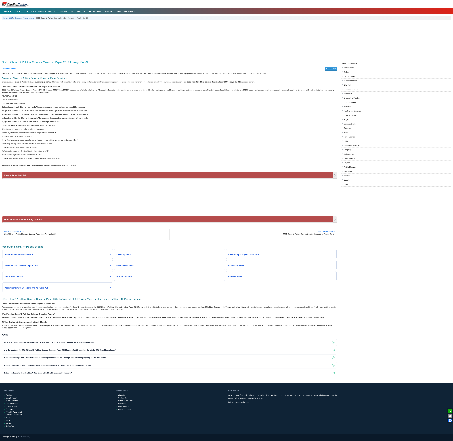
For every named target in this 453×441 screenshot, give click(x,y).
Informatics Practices (352, 145)
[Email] (450, 415)
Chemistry (348, 85)
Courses (6, 11)
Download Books (12, 406)
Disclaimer (122, 403)
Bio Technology (349, 76)
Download (52, 11)
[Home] (15, 4)
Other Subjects (349, 158)
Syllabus (9, 395)
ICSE (25, 11)
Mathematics (349, 154)
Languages (348, 149)
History (346, 141)
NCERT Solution (12, 400)
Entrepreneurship (350, 102)
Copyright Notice (124, 409)
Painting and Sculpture (352, 111)
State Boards (128, 11)
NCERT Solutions (37, 11)
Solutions (63, 11)
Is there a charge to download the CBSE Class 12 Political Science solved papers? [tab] (38, 373)
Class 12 (18, 18)
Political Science (28, 18)
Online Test (10, 426)
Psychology (348, 171)
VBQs (8, 420)
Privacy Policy (123, 406)
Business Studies (350, 80)
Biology (346, 72)
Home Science (349, 137)
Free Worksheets (94, 11)
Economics (348, 93)
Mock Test (109, 11)
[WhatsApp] (450, 411)
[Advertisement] (72, 39)
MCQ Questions (77, 11)
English (346, 119)
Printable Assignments (14, 412)
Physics (347, 162)
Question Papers (12, 403)
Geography (348, 128)
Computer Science (351, 89)
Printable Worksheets (14, 415)
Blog (119, 11)
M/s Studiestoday (23, 437)
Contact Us (122, 398)
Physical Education (351, 115)
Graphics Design (350, 124)
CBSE (16, 11)
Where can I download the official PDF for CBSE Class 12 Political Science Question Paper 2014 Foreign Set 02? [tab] (50, 342)
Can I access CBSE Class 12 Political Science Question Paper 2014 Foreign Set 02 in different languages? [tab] (47, 365)
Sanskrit (347, 175)
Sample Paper (11, 398)
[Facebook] (450, 420)
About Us (121, 395)
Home (5, 18)
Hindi (346, 132)
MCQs (8, 423)
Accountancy (349, 67)
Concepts (9, 409)
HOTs (8, 417)
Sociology (347, 180)
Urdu (346, 184)
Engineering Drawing (352, 98)
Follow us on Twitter (125, 400)
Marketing (347, 106)
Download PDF (331, 69)
